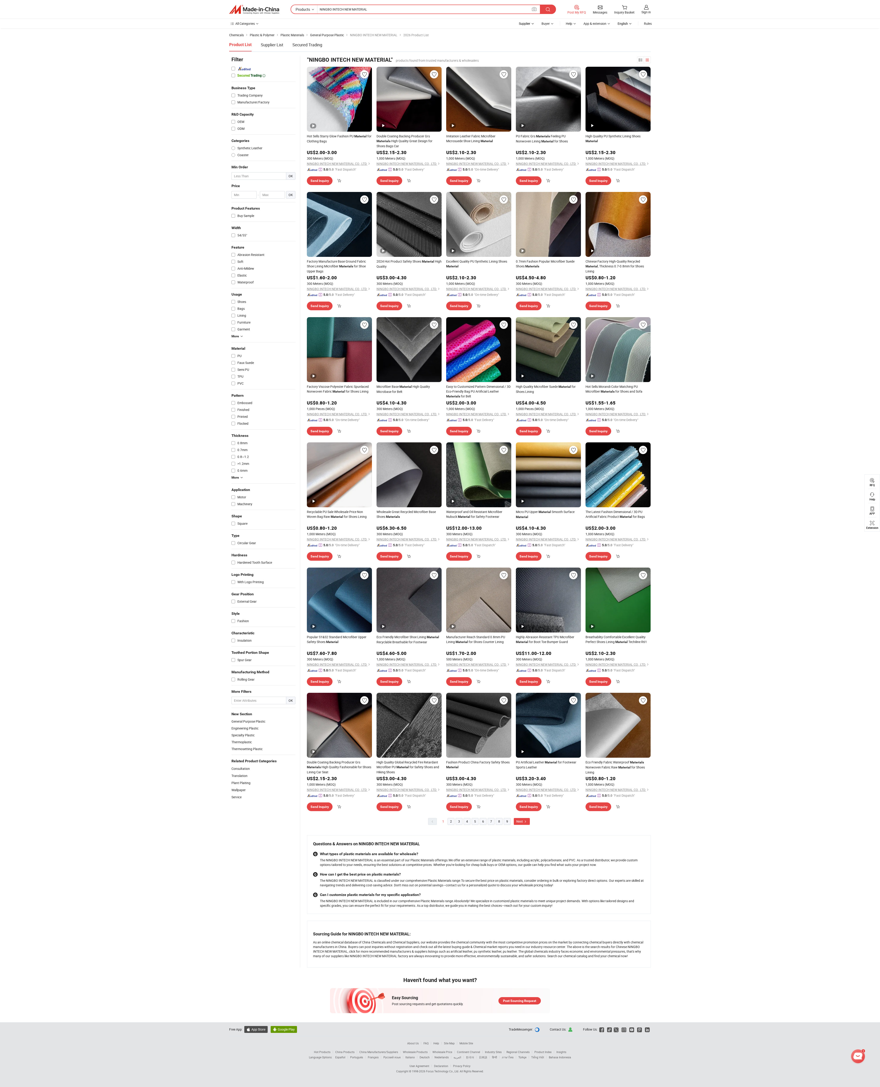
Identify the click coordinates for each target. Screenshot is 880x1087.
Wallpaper (238, 790)
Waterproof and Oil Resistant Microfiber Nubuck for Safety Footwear (474, 514)
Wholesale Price (442, 1052)
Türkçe (522, 1057)
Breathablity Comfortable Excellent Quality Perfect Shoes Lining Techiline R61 (616, 639)
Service (236, 797)
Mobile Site (466, 1043)
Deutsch (425, 1057)
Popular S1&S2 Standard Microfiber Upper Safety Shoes (336, 639)
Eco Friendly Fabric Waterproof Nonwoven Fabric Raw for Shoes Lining (615, 767)
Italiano (410, 1057)
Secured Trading (307, 44)
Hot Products (322, 1052)
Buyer (546, 23)
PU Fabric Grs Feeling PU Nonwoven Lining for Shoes (542, 138)
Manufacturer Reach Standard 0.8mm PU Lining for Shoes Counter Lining (475, 639)
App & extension (594, 23)
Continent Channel (468, 1052)
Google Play (284, 1029)
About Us (413, 1043)
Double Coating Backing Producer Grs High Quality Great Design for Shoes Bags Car (404, 141)
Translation (239, 776)
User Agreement (419, 1066)
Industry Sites (493, 1052)
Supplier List (272, 44)
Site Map (449, 1043)
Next (520, 821)
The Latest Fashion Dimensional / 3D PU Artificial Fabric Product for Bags (615, 514)
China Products (345, 1052)
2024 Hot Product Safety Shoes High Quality (409, 264)
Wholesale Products (415, 1052)
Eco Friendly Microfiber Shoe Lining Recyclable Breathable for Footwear (408, 639)
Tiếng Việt (537, 1057)
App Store (256, 1029)
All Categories (245, 23)
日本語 (483, 1057)
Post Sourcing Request (519, 1001)
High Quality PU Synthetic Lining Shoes (613, 138)
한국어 (470, 1057)
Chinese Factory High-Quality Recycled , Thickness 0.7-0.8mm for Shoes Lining (615, 266)
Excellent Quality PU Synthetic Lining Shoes (476, 263)
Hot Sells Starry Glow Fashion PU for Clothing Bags (339, 138)
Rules (648, 23)
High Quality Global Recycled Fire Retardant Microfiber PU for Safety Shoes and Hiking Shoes (408, 767)
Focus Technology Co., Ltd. (443, 1071)
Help (569, 23)
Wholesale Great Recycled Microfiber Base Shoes (406, 514)
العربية (457, 1057)
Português (356, 1057)
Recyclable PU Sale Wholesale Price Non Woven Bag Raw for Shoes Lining (337, 514)
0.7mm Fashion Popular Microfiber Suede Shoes (545, 263)
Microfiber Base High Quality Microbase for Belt (403, 389)
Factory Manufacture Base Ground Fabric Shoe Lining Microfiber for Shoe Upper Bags (336, 266)
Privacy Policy (461, 1066)
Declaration (441, 1066)
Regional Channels (518, 1052)
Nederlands (441, 1057)
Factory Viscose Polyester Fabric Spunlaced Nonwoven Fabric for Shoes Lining (338, 389)
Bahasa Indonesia (560, 1057)
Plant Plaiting (240, 783)
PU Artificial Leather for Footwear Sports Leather (546, 764)
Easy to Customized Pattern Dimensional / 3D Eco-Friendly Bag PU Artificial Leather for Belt (478, 391)
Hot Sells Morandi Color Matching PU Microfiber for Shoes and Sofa (614, 389)
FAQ (426, 1043)
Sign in (646, 12)
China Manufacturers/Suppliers (378, 1052)
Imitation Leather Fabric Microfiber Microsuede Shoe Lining (470, 138)
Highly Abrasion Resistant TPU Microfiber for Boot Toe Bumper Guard (545, 639)
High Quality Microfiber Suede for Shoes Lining (546, 389)
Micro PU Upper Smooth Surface (545, 514)
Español (340, 1057)
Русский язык (392, 1057)
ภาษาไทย (508, 1057)
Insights (561, 1052)
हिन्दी (494, 1057)
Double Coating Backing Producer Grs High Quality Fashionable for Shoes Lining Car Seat (339, 767)
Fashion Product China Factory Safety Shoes (478, 764)
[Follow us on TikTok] (609, 1029)
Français (373, 1057)
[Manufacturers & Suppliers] (254, 9)
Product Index (543, 1052)
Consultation (240, 768)
